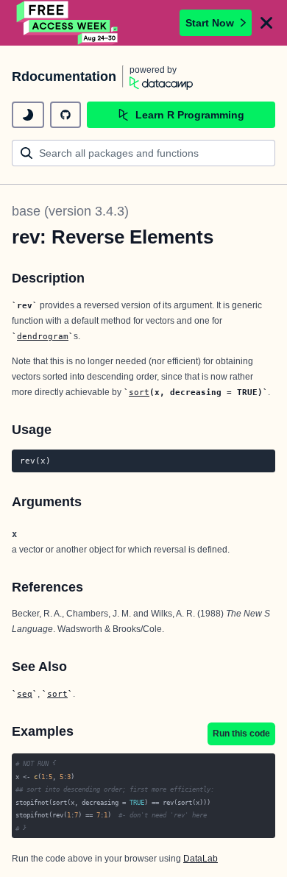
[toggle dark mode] (28, 115)
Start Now (209, 23)
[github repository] (65, 115)
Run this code (241, 733)
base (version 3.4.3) (70, 211)
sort (139, 392)
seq (24, 693)
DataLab (200, 858)
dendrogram (42, 336)
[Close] (266, 23)
